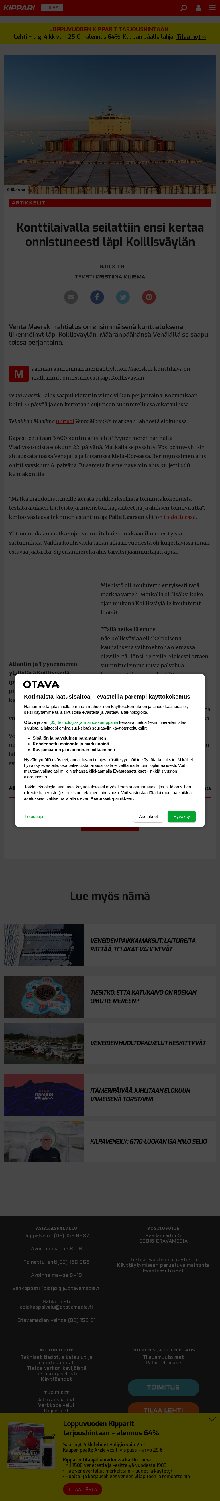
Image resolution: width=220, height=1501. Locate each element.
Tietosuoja (33, 816)
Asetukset (148, 816)
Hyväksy (181, 816)
